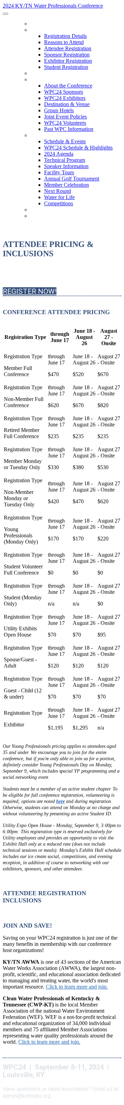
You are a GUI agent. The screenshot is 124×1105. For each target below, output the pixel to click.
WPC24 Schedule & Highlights (78, 148)
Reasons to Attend (64, 42)
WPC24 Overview (48, 24)
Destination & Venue (67, 104)
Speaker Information (66, 166)
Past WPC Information (68, 129)
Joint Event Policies (65, 117)
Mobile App (42, 73)
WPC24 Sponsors (63, 92)
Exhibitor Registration (68, 61)
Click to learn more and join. (77, 987)
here (60, 801)
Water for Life (59, 197)
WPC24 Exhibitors (64, 98)
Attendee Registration (67, 48)
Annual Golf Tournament (71, 179)
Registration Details (52, 30)
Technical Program (64, 160)
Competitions (58, 203)
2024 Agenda (58, 154)
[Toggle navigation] (5, 14)
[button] (29, 291)
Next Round (57, 191)
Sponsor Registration (67, 55)
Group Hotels (59, 110)
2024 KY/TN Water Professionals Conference (53, 6)
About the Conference (55, 80)
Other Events (45, 216)
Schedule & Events (50, 135)
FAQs (35, 210)
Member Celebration (66, 185)
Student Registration (66, 67)
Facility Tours (59, 172)
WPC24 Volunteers (65, 123)
